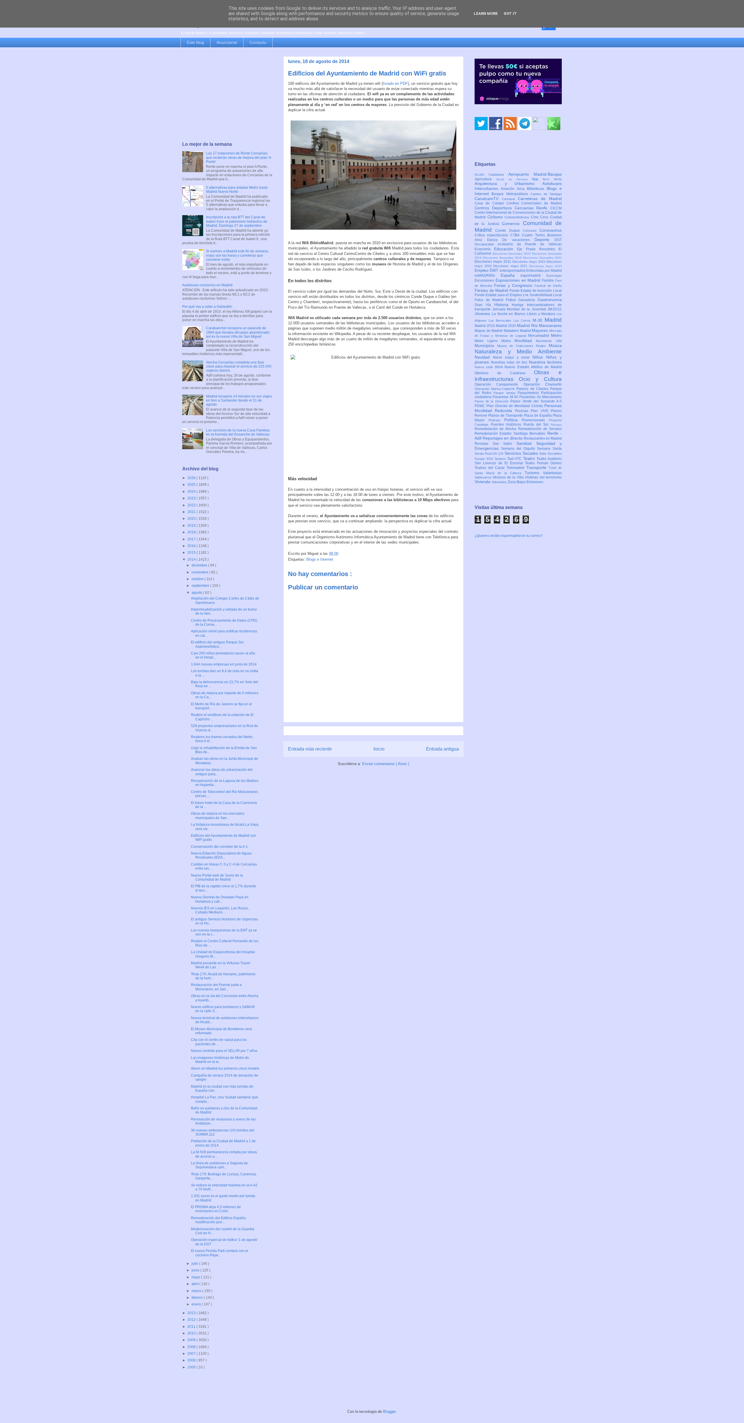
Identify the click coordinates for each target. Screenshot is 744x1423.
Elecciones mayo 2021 (511, 266)
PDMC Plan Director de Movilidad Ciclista (509, 406)
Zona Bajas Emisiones (525, 482)
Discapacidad (486, 244)
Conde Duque (509, 231)
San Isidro (504, 444)
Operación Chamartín (542, 384)
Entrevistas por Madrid (544, 271)
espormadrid (533, 276)
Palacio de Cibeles (533, 389)
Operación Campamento (499, 384)
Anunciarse (227, 42)
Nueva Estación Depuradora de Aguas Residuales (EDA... (221, 855)
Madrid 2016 (485, 326)
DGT (558, 240)
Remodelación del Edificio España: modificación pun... (218, 1220)
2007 (191, 1354)
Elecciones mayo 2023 (545, 266)
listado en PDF (395, 83)
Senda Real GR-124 (490, 453)
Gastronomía (550, 299)
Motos (508, 341)
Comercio (512, 223)
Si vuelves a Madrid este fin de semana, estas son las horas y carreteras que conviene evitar (237, 255)
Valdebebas (552, 473)
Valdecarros (484, 477)
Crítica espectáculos (492, 235)
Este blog (195, 42)
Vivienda (483, 481)
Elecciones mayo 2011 (493, 262)
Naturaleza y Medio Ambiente (518, 351)
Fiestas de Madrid (492, 290)
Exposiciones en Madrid (519, 280)
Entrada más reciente (310, 748)
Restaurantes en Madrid (543, 438)
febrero (198, 1298)
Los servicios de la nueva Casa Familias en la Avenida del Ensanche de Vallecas (238, 432)
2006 (191, 1360)
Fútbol (512, 300)
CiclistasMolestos (518, 217)
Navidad (484, 357)
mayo (196, 1277)
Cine (535, 217)
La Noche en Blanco (509, 314)
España (511, 275)
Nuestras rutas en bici (510, 362)
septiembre (201, 586)
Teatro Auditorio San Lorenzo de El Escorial (518, 461)
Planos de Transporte (506, 415)
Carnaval (510, 199)
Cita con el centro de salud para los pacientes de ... (219, 1042)
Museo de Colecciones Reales (523, 346)
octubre (198, 579)
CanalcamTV (488, 198)
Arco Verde (552, 179)
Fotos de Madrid (490, 300)
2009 (191, 1340)
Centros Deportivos (495, 208)
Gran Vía (484, 305)
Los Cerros (523, 320)
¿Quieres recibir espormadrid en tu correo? (509, 536)
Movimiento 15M (549, 341)
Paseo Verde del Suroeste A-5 (536, 401)
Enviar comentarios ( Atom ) (385, 764)
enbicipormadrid (513, 271)
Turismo (534, 472)
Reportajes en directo (503, 438)
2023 (191, 498)
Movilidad (525, 340)
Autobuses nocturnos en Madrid (207, 285)
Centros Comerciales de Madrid (534, 203)
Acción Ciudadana (491, 174)
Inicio (378, 748)
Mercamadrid (539, 336)
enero (197, 1304)
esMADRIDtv (488, 276)
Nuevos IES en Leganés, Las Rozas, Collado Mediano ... (220, 910)
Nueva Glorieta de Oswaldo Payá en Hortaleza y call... (219, 899)
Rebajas (556, 424)
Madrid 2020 (506, 326)
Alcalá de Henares (514, 179)
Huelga (519, 305)
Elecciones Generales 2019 (503, 257)
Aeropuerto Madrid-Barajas (535, 174)
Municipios (486, 345)
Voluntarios (499, 482)
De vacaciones (518, 240)
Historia (503, 304)
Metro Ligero (488, 341)
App (537, 179)
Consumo (531, 230)
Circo (545, 217)
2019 (191, 525)
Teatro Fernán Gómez (543, 463)
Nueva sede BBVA (490, 367)
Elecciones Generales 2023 (542, 257)
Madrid (553, 320)
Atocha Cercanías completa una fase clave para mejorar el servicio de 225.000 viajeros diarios (238, 366)
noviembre (200, 572)
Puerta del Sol (537, 424)
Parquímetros (529, 393)
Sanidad (526, 443)
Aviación (509, 189)
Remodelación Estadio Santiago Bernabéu (511, 433)
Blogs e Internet (319, 559)
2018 (191, 532)
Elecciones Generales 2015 (512, 253)
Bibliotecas (537, 189)
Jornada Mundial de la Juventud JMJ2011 (527, 309)
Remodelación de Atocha (496, 429)
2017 (191, 539)
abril (195, 1284)
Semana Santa (549, 449)
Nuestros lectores (545, 362)
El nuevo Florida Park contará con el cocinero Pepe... (219, 1253)
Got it (510, 13)
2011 (191, 1327)
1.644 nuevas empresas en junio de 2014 (224, 664)
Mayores (540, 330)
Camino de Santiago (546, 194)
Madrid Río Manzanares (539, 325)
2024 (191, 492)
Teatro (529, 458)
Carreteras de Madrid (540, 198)
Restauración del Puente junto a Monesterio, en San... (216, 987)
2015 (191, 553)
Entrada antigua (442, 748)
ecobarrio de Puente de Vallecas (530, 244)
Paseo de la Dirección (492, 401)
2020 (191, 519)
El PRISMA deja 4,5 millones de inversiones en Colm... (216, 1209)
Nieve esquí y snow (512, 357)
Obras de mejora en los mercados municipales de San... (217, 816)
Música (555, 345)
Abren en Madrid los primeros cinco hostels (225, 1068)
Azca (522, 189)
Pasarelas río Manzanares (540, 397)
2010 (191, 1333)
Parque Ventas (505, 393)
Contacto (258, 42)
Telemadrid (516, 468)
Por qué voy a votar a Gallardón (207, 307)
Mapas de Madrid (489, 331)
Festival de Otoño (548, 285)
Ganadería (528, 300)
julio (195, 1264)
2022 (191, 505)
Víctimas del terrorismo (543, 477)
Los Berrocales (501, 320)
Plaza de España (538, 415)
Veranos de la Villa (509, 477)
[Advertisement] (227, 95)
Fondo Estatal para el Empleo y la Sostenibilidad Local (518, 295)
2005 (191, 1367)
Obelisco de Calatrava (504, 373)
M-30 (539, 320)
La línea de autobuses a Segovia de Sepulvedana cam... (219, 1165)
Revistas (484, 444)
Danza (494, 240)
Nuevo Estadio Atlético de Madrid (533, 367)
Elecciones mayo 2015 (529, 261)
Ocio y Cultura (540, 379)
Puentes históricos (507, 424)
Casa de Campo (491, 203)
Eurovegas (554, 275)
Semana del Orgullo (519, 449)
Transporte (537, 467)
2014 (191, 559)
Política (513, 420)
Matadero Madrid (518, 331)
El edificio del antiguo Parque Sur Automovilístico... (217, 644)
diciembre (200, 565)
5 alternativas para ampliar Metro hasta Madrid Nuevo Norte (237, 190)
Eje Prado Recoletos (538, 249)
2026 (191, 478)
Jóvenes (483, 313)
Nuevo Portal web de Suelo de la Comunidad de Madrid (217, 877)
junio (196, 1270)
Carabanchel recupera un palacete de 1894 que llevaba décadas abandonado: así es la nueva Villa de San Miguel (238, 332)
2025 (191, 485)
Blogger (389, 1411)
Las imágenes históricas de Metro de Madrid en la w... (220, 1060)
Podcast (496, 420)
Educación (505, 249)
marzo (197, 1291)
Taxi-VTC (515, 459)
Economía (484, 249)
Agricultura (485, 179)
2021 (191, 512)
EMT (495, 270)
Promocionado (535, 420)
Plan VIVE (541, 411)
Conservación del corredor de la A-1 (219, 847)
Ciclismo (496, 217)
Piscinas (523, 411)
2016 (191, 546)
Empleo (482, 270)
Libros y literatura (542, 314)
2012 (191, 1320)
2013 (191, 1313)
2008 (191, 1347)
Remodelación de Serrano (540, 429)
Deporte (544, 239)
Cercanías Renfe (532, 208)
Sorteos (501, 458)
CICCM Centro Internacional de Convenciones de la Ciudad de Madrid (518, 213)
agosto (197, 593)
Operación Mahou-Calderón (495, 389)
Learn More (486, 13)
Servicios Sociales (522, 453)
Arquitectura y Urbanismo (508, 183)
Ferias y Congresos (514, 285)
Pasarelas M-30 (506, 397)
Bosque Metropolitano (510, 194)
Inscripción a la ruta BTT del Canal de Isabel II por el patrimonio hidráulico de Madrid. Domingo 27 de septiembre (236, 221)
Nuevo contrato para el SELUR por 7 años (224, 1051)
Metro (556, 335)
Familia (548, 280)
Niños (539, 357)
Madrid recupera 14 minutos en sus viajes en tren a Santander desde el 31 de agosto (239, 400)
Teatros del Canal (491, 468)
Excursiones (485, 280)
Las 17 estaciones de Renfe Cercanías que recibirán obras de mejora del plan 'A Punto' (238, 157)
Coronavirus (550, 230)
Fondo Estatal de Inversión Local (535, 291)
